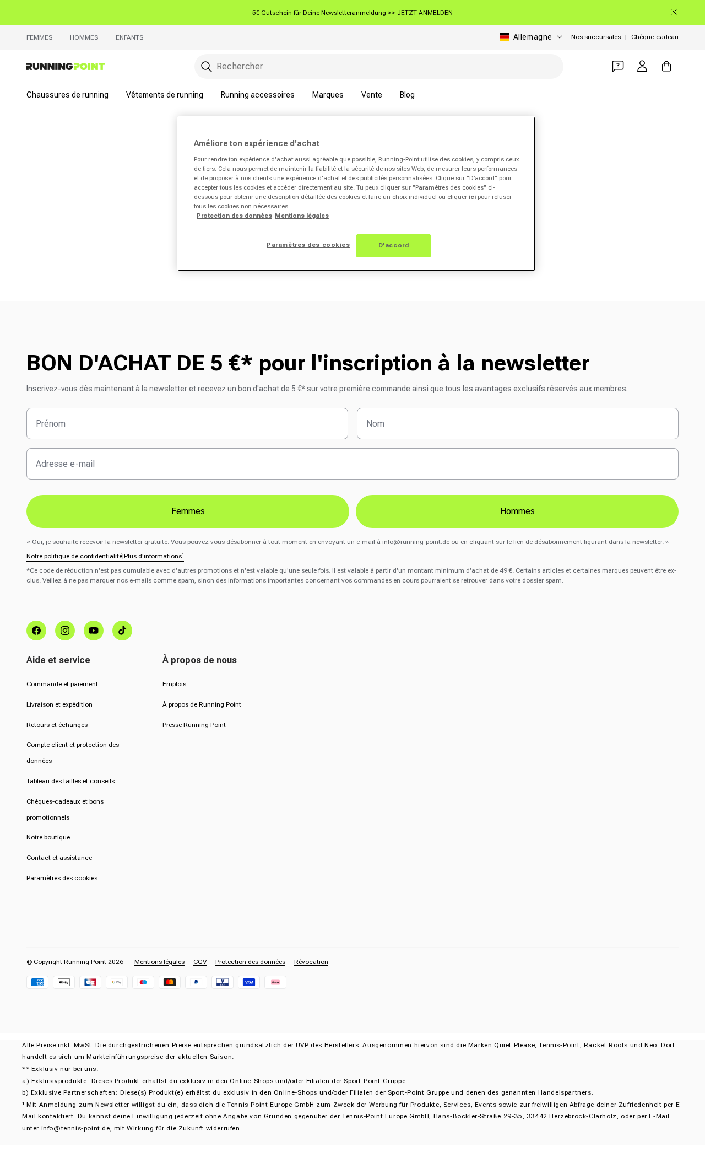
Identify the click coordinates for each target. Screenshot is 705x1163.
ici (472, 197)
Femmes (39, 37)
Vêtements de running (164, 94)
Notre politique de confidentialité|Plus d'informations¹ (105, 556)
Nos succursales (596, 37)
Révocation (311, 962)
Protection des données (250, 962)
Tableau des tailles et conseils (70, 781)
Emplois (174, 684)
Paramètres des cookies (61, 878)
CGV (200, 962)
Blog (407, 94)
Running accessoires (258, 94)
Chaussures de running (67, 94)
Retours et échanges (57, 725)
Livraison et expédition (59, 704)
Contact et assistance (59, 858)
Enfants (129, 37)
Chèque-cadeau (655, 37)
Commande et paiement (62, 684)
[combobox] (378, 66)
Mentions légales (159, 962)
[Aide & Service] (618, 66)
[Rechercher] (206, 67)
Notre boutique (48, 837)
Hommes (84, 37)
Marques (328, 94)
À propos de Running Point (201, 704)
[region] (356, 193)
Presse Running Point (194, 725)
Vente (371, 94)
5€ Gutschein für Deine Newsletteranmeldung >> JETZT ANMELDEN (352, 13)
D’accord (393, 245)
